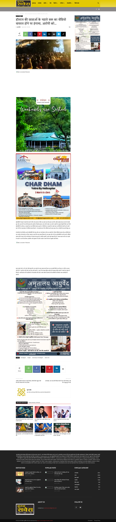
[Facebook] (96, 9)
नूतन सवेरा (18, 27)
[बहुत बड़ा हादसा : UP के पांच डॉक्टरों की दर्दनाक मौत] (24, 428)
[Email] (49, 34)
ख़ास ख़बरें (22, 13)
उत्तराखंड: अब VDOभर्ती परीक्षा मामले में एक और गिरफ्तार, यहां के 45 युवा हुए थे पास (58, 381)
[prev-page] (17, 439)
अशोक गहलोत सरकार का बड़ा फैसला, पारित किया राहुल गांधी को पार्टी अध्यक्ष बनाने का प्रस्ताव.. (28, 381)
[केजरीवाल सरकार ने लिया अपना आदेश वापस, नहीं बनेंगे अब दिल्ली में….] (49, 489)
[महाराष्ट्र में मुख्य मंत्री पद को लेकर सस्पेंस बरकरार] (62, 412)
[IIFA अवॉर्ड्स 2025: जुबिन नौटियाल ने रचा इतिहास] (43, 412)
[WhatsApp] (25, 34)
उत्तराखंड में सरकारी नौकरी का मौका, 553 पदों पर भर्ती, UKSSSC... (33, 473)
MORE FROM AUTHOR (34, 403)
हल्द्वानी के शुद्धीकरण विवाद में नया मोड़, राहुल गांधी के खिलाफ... (33, 488)
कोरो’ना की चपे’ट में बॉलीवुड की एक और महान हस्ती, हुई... (61, 473)
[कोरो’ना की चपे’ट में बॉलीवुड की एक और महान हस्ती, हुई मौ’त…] (49, 474)
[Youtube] (99, 9)
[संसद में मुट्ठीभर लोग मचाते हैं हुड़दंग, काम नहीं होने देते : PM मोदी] (62, 428)
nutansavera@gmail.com (50, 508)
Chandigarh (23, 357)
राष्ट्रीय (45, 3)
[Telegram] (58, 34)
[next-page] (19, 439)
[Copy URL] (63, 34)
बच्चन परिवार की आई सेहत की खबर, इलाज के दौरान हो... (61, 481)
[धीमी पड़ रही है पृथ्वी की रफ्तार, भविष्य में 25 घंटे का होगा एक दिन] (24, 412)
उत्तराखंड (39, 3)
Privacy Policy (97, 520)
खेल (50, 3)
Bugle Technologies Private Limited (45, 520)
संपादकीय (69, 3)
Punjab (29, 357)
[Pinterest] (39, 34)
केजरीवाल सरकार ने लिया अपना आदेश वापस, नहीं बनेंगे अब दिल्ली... (62, 488)
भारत (21, 16)
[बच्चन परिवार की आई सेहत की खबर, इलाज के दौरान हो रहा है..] (49, 481)
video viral (47, 357)
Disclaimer (90, 520)
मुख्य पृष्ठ (34, 3)
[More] (63, 369)
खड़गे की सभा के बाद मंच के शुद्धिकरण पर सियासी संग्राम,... (33, 481)
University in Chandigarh (37, 357)
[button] (98, 3)
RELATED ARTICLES (22, 403)
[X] (35, 34)
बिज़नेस (55, 3)
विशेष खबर (77, 3)
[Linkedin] (44, 34)
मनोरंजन (61, 3)
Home (17, 13)
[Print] (54, 34)
